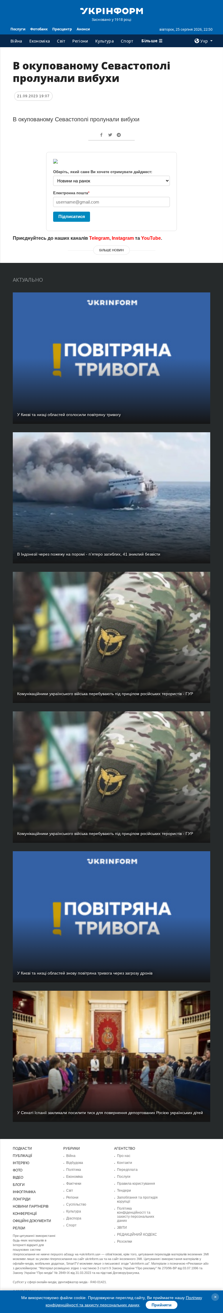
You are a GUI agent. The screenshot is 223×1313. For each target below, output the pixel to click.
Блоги (19, 1185)
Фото (17, 1170)
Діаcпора (73, 1218)
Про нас (123, 1156)
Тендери (124, 1191)
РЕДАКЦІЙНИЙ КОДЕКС (137, 1235)
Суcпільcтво (76, 1204)
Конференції (25, 1214)
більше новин (111, 250)
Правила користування (136, 1184)
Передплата (127, 1170)
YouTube (151, 238)
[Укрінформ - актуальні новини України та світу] (111, 10)
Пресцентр (62, 29)
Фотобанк (39, 29)
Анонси (83, 29)
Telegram (99, 238)
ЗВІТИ (122, 1228)
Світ (61, 41)
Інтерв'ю (21, 1163)
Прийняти (162, 1305)
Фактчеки (73, 1184)
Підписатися (71, 216)
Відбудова (74, 1163)
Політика (73, 1170)
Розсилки (124, 1241)
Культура (104, 41)
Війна (16, 41)
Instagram (123, 238)
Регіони (80, 41)
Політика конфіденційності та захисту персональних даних (135, 1214)
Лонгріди (21, 1199)
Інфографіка (24, 1192)
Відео (18, 1177)
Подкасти (22, 1149)
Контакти (124, 1163)
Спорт (127, 41)
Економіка (39, 41)
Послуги (18, 29)
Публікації (22, 1156)
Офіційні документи (32, 1221)
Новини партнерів (30, 1206)
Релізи (19, 1228)
